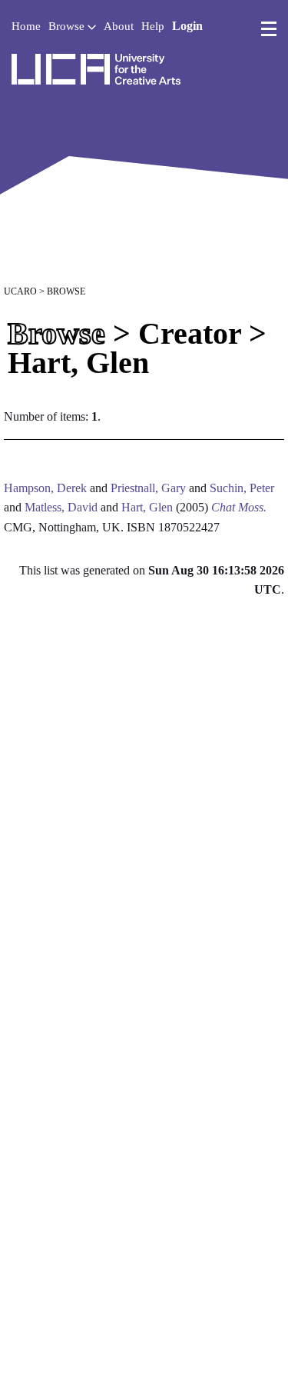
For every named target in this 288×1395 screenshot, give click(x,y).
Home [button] (26, 26)
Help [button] (152, 26)
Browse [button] (68, 26)
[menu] (269, 29)
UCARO (20, 291)
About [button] (119, 26)
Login (187, 25)
